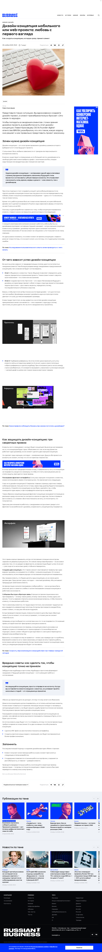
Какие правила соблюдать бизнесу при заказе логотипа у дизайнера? (36, 426)
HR (53, 917)
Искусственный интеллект (61, 900)
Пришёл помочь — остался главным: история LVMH (84, 824)
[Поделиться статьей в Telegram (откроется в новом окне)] (51, 45)
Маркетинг (79, 898)
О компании (8, 900)
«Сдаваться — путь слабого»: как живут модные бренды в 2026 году (35, 826)
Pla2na (15, 774)
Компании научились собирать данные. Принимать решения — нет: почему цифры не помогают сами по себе (13, 827)
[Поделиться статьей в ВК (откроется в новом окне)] (55, 45)
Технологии (80, 917)
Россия (78, 912)
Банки (54, 903)
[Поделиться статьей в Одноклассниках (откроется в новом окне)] (59, 45)
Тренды (78, 920)
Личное (78, 906)
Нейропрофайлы (34, 906)
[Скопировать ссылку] (63, 45)
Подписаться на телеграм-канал (15, 784)
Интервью (90, 15)
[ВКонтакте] (96, 934)
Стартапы (79, 914)
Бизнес (54, 906)
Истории (68, 15)
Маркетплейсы (81, 900)
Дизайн (11, 22)
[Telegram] (92, 934)
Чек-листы (31, 912)
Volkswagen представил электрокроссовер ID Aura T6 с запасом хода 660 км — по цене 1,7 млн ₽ (61, 875)
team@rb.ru (56, 935)
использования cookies (40, 946)
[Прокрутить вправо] (98, 798)
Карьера (55, 909)
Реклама (55, 898)
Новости (60, 15)
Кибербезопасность (59, 912)
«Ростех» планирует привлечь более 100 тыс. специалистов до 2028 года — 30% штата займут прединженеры (85, 876)
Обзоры (82, 15)
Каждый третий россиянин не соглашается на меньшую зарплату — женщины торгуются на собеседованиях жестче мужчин (13, 877)
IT (52, 920)
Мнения (75, 15)
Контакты (7, 903)
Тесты (30, 914)
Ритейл (78, 909)
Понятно (79, 947)
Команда (7, 898)
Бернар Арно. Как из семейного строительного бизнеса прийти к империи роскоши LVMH (60, 826)
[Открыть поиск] (99, 15)
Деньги (78, 903)
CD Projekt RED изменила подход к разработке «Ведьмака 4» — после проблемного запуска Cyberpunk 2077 (36, 876)
